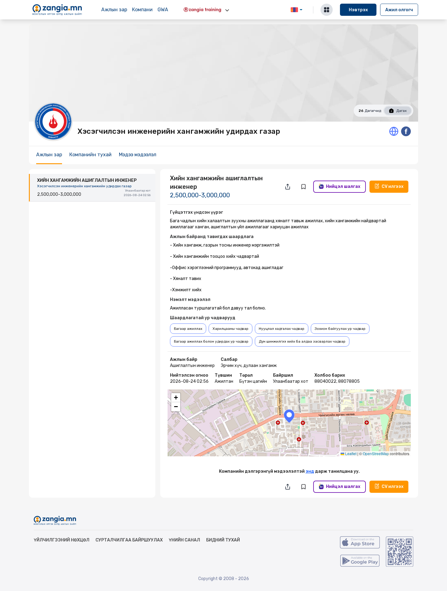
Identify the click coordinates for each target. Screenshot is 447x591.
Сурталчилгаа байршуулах (129, 540)
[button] (289, 416)
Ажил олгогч (399, 9)
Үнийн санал (184, 540)
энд (310, 471)
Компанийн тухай (90, 154)
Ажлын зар (114, 9)
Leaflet (350, 453)
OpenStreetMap (376, 453)
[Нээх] (227, 10)
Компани (142, 9)
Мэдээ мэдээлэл (137, 154)
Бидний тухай (223, 540)
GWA (163, 9)
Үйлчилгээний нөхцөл (61, 540)
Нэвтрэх (358, 9)
